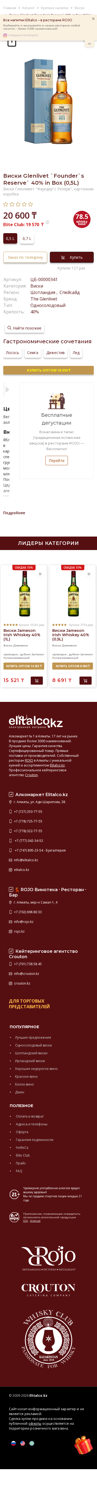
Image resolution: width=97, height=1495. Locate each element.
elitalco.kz (21, 869)
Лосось (12, 352)
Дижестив (55, 352)
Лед (76, 352)
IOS (25, 1221)
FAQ (18, 1171)
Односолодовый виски (33, 1045)
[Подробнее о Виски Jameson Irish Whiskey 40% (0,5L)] (72, 593)
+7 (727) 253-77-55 (27, 811)
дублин (25, 654)
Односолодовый (47, 305)
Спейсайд (69, 292)
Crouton (31, 775)
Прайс (20, 1163)
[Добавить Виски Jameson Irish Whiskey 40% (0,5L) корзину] (85, 681)
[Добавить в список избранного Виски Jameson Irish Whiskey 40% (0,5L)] (89, 574)
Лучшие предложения (33, 1037)
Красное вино (26, 1076)
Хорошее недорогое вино (36, 1068)
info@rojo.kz (23, 921)
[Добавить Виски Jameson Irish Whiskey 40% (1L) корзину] (37, 681)
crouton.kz (21, 983)
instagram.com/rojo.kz (23, 35)
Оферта (21, 1132)
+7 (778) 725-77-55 (27, 821)
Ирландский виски (30, 1061)
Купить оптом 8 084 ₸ (72, 666)
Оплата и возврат (29, 1116)
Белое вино (24, 1084)
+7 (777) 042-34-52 (28, 840)
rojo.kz (19, 931)
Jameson (38, 654)
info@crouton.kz (26, 973)
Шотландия (43, 292)
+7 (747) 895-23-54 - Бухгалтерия (39, 850)
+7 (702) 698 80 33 (27, 912)
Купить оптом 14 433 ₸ (23, 666)
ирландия (11, 654)
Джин (19, 1092)
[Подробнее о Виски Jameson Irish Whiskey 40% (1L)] (24, 593)
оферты (35, 1423)
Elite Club (22, 1155)
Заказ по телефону (25, 257)
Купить (76, 257)
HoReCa (21, 1147)
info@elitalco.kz (25, 860)
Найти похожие (27, 328)
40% (34, 312)
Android (35, 1221)
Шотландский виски (31, 1053)
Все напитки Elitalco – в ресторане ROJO (37, 20)
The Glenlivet (43, 299)
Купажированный (17, 658)
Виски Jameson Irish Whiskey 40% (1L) (22, 634)
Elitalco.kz (57, 765)
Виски (36, 286)
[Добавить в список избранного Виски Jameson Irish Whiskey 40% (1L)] (40, 574)
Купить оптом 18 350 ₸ (48, 370)
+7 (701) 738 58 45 (27, 964)
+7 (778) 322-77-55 (27, 831)
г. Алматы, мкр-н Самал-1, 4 (35, 902)
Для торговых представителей (29, 1004)
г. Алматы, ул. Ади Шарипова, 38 (39, 802)
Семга (32, 352)
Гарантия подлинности (34, 1139)
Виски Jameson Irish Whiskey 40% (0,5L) (70, 634)
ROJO (29, 760)
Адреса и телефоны (31, 1124)
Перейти (56, 460)
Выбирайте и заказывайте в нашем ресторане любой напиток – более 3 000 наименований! (41, 27)
